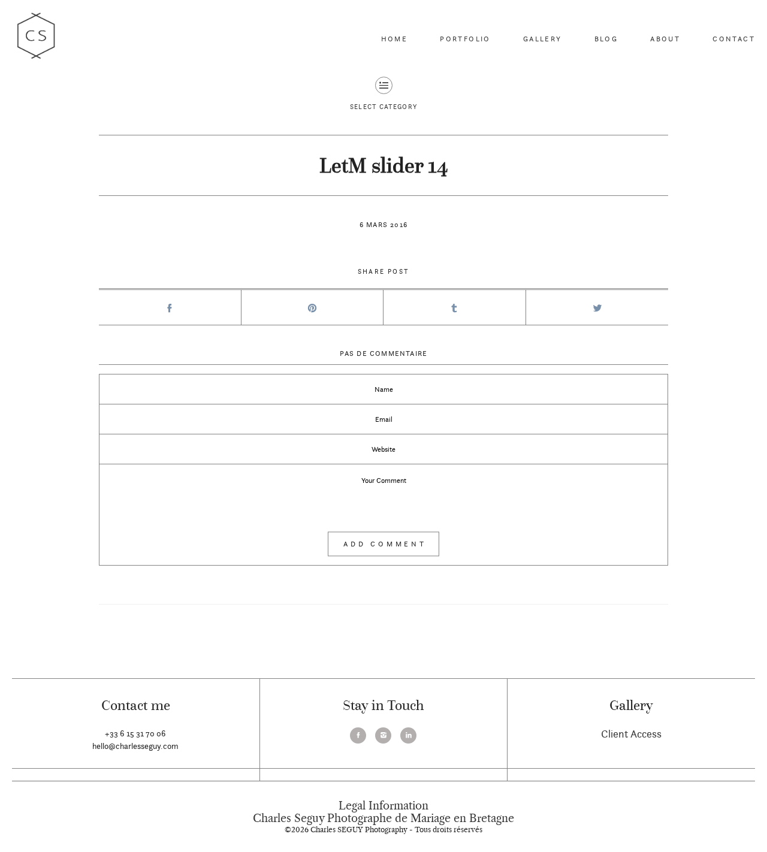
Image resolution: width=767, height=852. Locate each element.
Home (394, 38)
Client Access (631, 734)
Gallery (542, 38)
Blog (606, 38)
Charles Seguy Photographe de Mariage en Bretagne (383, 818)
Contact (733, 38)
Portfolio (465, 38)
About (665, 38)
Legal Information (383, 805)
